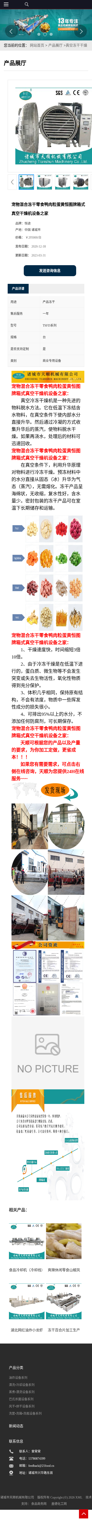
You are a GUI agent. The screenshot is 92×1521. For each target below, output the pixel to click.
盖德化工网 (59, 1504)
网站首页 (37, 45)
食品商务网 (39, 1504)
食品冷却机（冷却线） (27, 1270)
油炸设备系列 (18, 1378)
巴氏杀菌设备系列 (21, 1399)
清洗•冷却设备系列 (21, 1385)
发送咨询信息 (50, 271)
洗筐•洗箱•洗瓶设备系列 (25, 1413)
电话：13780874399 (32, 1458)
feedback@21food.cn (41, 1466)
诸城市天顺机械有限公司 (17, 1497)
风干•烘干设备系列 (21, 1406)
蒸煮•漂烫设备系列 (21, 1392)
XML (78, 1497)
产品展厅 (55, 45)
